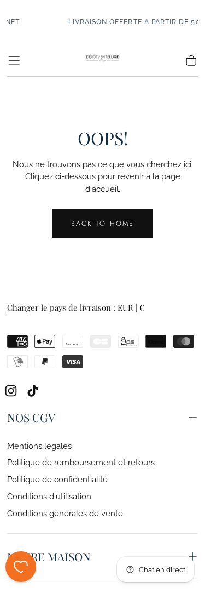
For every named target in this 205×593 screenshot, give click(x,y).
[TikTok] (33, 391)
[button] (14, 60)
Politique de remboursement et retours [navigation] (81, 462)
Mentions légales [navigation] (39, 446)
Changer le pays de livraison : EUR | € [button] (75, 307)
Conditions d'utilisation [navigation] (49, 496)
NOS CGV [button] (31, 417)
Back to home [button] (102, 223)
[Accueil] (102, 60)
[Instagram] (11, 391)
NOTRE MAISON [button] (49, 556)
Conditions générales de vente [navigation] (65, 513)
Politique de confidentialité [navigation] (57, 479)
